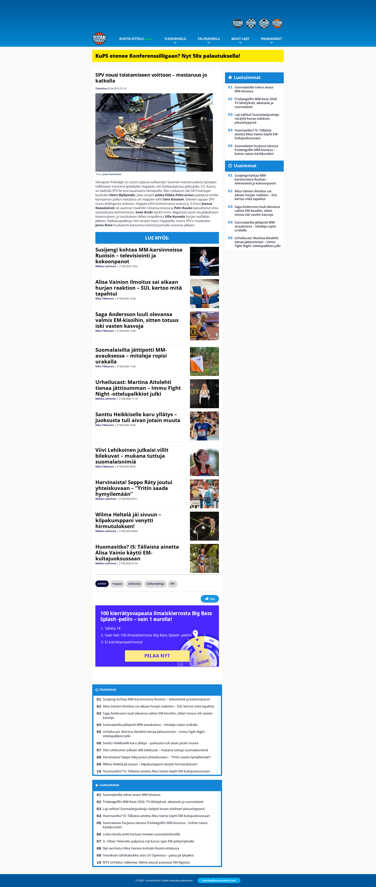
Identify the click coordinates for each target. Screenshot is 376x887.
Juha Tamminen (112, 174)
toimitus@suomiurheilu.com (219, 880)
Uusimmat (107, 689)
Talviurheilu (209, 39)
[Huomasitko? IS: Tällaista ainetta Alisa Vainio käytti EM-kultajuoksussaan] (204, 558)
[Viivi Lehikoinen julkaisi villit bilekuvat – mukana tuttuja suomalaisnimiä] (204, 461)
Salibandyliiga (155, 583)
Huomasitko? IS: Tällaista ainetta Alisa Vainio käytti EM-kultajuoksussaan (137, 552)
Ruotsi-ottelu (136, 39)
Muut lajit (240, 39)
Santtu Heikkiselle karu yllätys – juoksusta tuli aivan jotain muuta (137, 417)
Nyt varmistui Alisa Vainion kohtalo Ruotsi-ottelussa (141, 848)
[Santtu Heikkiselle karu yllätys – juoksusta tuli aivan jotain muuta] (204, 426)
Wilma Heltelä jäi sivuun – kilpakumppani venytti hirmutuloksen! (128, 520)
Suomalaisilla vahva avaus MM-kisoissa (131, 795)
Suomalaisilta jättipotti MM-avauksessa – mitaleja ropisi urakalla (131, 355)
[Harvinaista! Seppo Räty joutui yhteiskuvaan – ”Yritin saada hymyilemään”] (204, 493)
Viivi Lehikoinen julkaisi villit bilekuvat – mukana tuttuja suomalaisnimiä (131, 455)
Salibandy (134, 583)
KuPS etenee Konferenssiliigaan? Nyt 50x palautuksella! (167, 55)
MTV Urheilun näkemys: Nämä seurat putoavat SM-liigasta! (146, 862)
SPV (172, 583)
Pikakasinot (271, 39)
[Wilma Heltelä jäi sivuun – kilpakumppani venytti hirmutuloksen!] (204, 526)
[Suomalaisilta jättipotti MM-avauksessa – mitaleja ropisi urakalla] (204, 361)
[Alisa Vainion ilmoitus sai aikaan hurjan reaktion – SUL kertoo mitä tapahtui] (204, 293)
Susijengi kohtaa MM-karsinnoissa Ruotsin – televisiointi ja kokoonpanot (138, 255)
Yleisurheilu (175, 39)
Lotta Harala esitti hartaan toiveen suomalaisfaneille (141, 834)
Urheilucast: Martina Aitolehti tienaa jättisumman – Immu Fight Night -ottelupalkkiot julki (138, 387)
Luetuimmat (109, 785)
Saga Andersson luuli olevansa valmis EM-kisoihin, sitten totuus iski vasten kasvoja (137, 320)
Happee (117, 583)
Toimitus (101, 88)
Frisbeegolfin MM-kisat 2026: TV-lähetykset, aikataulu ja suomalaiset (153, 802)
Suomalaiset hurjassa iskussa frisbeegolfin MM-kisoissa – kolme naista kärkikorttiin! (155, 825)
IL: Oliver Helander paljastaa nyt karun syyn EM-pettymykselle (148, 841)
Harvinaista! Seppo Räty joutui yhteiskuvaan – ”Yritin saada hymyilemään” (133, 488)
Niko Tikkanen (104, 298)
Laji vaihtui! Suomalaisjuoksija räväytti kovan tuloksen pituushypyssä (153, 809)
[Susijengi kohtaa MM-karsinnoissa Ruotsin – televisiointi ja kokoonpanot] (204, 261)
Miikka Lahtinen (105, 266)
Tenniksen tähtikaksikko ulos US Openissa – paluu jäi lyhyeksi (148, 855)
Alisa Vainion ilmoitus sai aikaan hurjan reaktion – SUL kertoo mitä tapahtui (138, 287)
